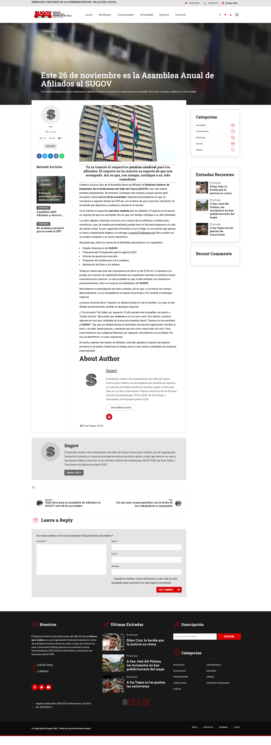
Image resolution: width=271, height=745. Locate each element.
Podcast (177, 689)
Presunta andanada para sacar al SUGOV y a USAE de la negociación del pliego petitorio (50, 201)
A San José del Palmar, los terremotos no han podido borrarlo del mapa (222, 210)
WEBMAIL (223, 727)
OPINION (210, 677)
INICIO (194, 727)
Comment (41, 541)
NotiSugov (105, 14)
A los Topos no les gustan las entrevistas (221, 231)
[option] (128, 133)
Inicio (89, 14)
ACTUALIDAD (179, 671)
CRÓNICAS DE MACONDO (218, 683)
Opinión (164, 14)
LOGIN (236, 727)
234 (146, 702)
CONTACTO (208, 727)
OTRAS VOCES (179, 683)
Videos (214, 150)
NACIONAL (211, 671)
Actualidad (146, 14)
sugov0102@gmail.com (142, 232)
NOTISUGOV (178, 665)
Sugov (51, 127)
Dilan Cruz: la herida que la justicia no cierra (221, 190)
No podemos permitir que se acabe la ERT (50, 229)
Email (114, 554)
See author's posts (121, 407)
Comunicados (126, 14)
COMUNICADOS (213, 665)
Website (115, 566)
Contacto (180, 14)
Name (114, 541)
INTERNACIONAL (181, 677)
